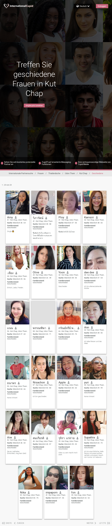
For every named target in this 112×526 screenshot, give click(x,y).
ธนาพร (11, 383)
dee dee (89, 272)
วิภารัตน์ (38, 218)
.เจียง (10, 273)
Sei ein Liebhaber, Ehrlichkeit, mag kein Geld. (16, 452)
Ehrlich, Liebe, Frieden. (15, 288)
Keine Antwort (12, 398)
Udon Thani (70, 173)
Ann (86, 327)
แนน (10, 328)
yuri (86, 382)
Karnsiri (89, 217)
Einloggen (102, 6)
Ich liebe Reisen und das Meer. (93, 342)
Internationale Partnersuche (21, 173)
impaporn (52, 492)
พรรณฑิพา (39, 328)
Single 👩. (10, 231)
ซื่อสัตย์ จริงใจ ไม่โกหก (66, 232)
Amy (10, 217)
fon (73, 492)
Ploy (61, 217)
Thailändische (54, 173)
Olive (36, 272)
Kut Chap (83, 173)
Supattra (89, 437)
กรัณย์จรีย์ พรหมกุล (67, 328)
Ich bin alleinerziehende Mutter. (92, 287)
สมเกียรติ (38, 438)
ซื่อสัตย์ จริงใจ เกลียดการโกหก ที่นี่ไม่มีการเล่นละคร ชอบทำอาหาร (42, 235)
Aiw (9, 437)
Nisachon (39, 382)
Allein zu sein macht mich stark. (67, 454)
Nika (23, 492)
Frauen (41, 173)
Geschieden (62, 286)
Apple (62, 382)
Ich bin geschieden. (40, 396)
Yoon (61, 272)
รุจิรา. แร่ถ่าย (66, 438)
